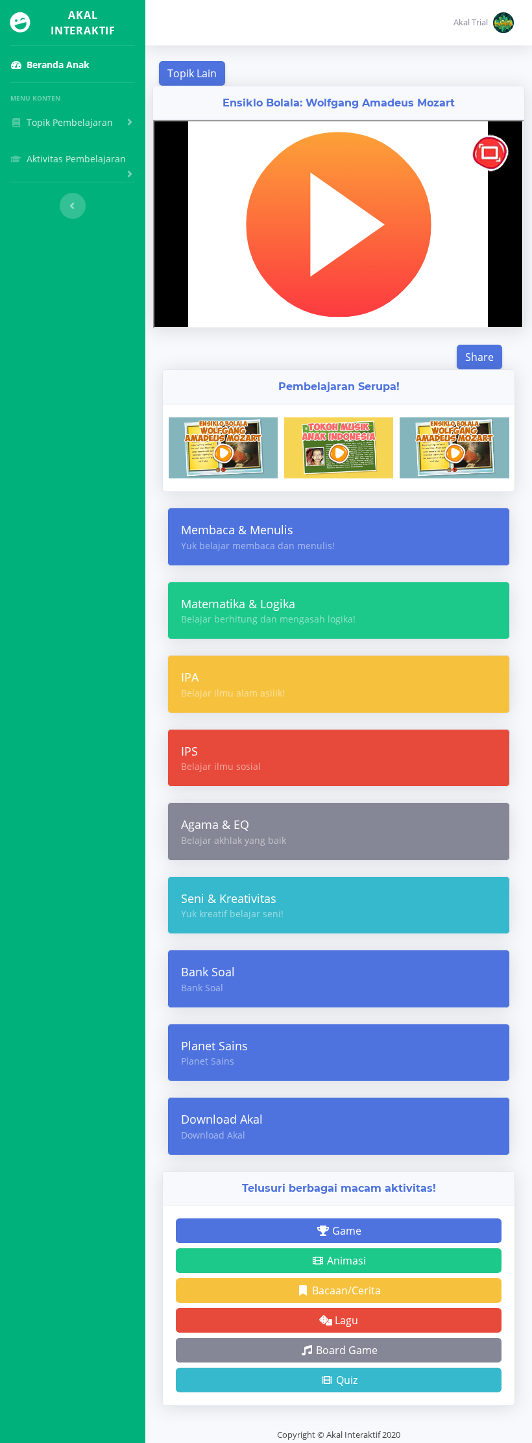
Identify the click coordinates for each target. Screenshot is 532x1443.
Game (345, 1231)
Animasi (345, 1260)
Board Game (345, 1350)
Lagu (345, 1320)
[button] (484, 22)
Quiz (345, 1380)
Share (479, 357)
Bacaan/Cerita (345, 1290)
